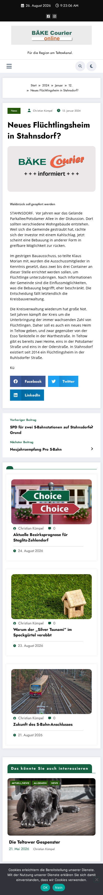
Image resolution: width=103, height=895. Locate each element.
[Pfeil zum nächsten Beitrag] (92, 449)
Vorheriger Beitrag (23, 420)
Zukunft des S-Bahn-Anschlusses (42, 724)
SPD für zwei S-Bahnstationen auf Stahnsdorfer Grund (51, 430)
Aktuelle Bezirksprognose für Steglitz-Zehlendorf (40, 537)
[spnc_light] (91, 66)
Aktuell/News (34, 783)
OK (45, 888)
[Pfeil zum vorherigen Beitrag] (92, 427)
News (14, 111)
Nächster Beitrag (21, 442)
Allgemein (54, 783)
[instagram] (54, 16)
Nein (58, 888)
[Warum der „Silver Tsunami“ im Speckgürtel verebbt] (51, 596)
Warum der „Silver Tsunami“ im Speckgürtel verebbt (42, 632)
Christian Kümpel (42, 111)
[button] (28, 381)
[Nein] (96, 879)
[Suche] (80, 66)
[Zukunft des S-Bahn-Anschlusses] (51, 691)
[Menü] (9, 66)
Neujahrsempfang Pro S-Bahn (36, 449)
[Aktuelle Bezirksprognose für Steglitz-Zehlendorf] (51, 501)
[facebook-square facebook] (48, 16)
